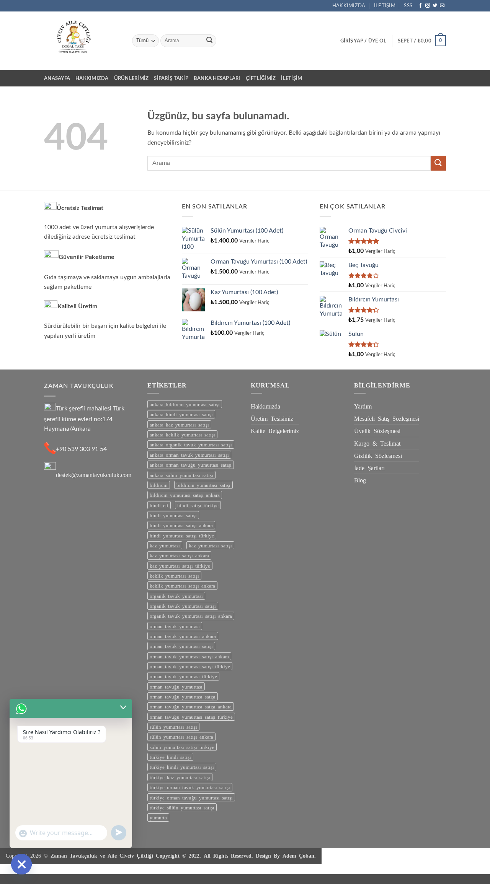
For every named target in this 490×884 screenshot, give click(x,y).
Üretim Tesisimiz (272, 418)
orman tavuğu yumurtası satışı (183, 696)
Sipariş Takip (171, 78)
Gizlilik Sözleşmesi (378, 455)
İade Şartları (369, 467)
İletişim (384, 5)
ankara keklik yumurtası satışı (182, 434)
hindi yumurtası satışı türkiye (182, 535)
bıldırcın (159, 484)
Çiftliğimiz (261, 78)
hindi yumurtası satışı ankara (181, 525)
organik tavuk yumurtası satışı (183, 605)
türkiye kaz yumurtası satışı (180, 777)
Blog (360, 480)
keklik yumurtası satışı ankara (182, 585)
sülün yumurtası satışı (173, 726)
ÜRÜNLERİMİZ (131, 78)
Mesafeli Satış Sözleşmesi (386, 418)
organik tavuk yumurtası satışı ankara (191, 615)
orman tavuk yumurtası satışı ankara (189, 656)
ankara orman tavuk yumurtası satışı (189, 454)
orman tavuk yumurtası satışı (181, 645)
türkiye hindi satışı (170, 756)
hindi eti (159, 505)
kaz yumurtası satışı (210, 545)
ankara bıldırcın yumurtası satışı (185, 404)
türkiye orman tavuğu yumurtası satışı (191, 797)
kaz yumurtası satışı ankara (179, 555)
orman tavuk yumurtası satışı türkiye (190, 666)
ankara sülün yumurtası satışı (181, 474)
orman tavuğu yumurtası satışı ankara (191, 706)
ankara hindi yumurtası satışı (181, 414)
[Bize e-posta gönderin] (442, 5)
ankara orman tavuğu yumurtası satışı (191, 464)
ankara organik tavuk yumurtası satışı (191, 444)
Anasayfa (57, 78)
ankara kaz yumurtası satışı (179, 424)
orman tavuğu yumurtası (176, 686)
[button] (363, 41)
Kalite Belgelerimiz (275, 430)
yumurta (158, 817)
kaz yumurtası (165, 545)
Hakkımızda (349, 5)
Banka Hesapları (217, 78)
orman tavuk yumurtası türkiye (183, 676)
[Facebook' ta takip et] (420, 5)
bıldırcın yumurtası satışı (203, 484)
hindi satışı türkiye (198, 505)
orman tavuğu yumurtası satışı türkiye (191, 716)
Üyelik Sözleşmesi (377, 430)
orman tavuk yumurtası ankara (183, 635)
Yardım (363, 406)
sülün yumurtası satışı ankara (181, 736)
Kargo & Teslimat (377, 443)
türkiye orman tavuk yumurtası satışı (190, 787)
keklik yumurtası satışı (174, 575)
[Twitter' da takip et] (435, 5)
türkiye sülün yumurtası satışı (182, 807)
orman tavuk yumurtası (175, 626)
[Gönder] (209, 40)
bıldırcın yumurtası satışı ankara (185, 494)
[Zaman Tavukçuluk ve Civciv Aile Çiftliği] (82, 40)
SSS (408, 5)
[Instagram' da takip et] (427, 5)
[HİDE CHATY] (21, 864)
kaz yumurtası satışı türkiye (180, 565)
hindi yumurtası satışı (173, 515)
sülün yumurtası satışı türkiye (182, 746)
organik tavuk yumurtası (176, 595)
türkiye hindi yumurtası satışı (182, 766)
